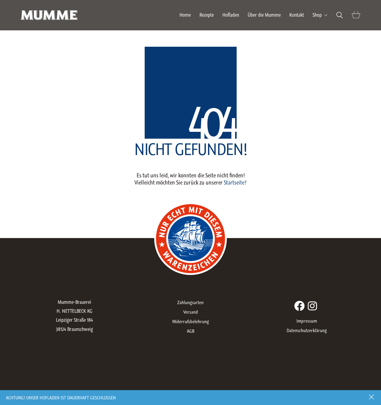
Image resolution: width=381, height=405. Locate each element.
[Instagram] (312, 306)
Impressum (306, 321)
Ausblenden (372, 398)
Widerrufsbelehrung (190, 321)
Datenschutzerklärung (307, 330)
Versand (190, 312)
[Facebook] (299, 306)
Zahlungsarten (190, 302)
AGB (190, 331)
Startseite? (235, 182)
